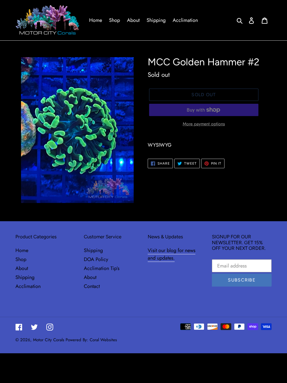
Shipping (24, 277)
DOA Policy (96, 259)
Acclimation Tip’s (101, 268)
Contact (92, 286)
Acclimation (28, 286)
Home (21, 250)
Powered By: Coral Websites (91, 340)
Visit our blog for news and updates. (171, 254)
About (21, 268)
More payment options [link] (204, 124)
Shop (20, 259)
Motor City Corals (48, 340)
